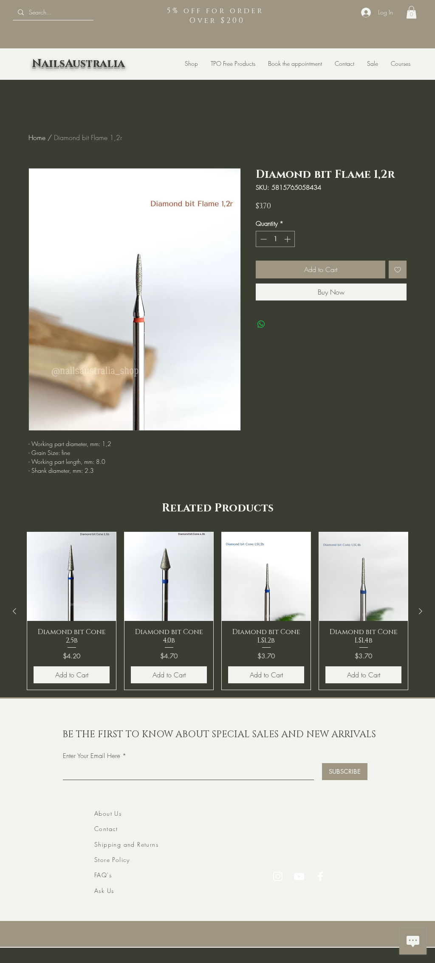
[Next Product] (420, 611)
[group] (217, 610)
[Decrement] (262, 239)
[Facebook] (320, 876)
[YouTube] (299, 876)
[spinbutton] (275, 239)
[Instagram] (277, 876)
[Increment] (288, 239)
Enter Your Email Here (91, 756)
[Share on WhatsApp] (261, 324)
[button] (411, 12)
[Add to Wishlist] (398, 269)
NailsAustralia (78, 63)
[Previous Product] (14, 611)
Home (36, 137)
